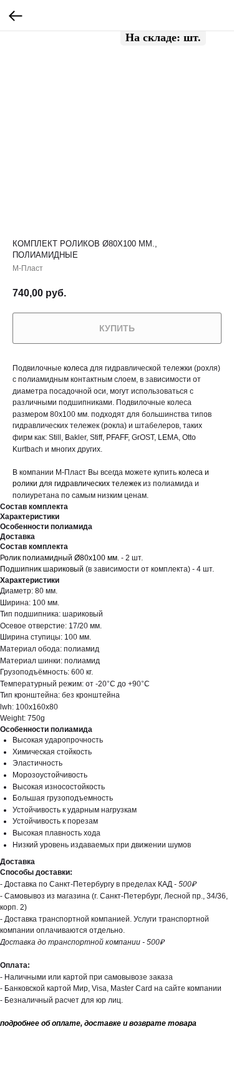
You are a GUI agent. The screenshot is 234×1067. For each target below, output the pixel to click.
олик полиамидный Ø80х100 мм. (61, 557)
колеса (76, 368)
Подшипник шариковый (42, 569)
